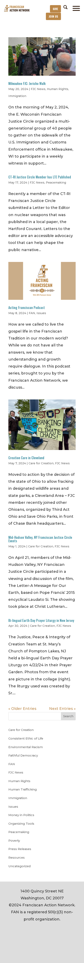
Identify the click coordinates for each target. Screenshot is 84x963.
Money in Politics (21, 815)
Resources (16, 857)
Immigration (17, 96)
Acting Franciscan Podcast (26, 307)
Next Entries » (62, 708)
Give (55, 9)
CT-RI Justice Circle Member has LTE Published (39, 177)
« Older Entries (22, 708)
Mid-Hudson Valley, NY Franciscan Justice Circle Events (40, 539)
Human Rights (57, 89)
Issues (41, 313)
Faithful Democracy (23, 755)
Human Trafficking (22, 789)
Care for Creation (41, 463)
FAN (32, 313)
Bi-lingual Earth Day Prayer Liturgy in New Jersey (41, 620)
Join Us (53, 16)
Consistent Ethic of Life (25, 738)
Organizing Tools (21, 823)
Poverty (14, 840)
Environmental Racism (25, 747)
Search (68, 716)
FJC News (38, 89)
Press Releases (19, 849)
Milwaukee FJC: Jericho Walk (27, 83)
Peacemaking (56, 182)
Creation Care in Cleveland (26, 457)
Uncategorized (19, 866)
